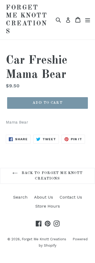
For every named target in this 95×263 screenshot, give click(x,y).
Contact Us (71, 197)
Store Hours (47, 206)
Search (20, 197)
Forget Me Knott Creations (26, 19)
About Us (43, 197)
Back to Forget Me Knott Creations (51, 175)
